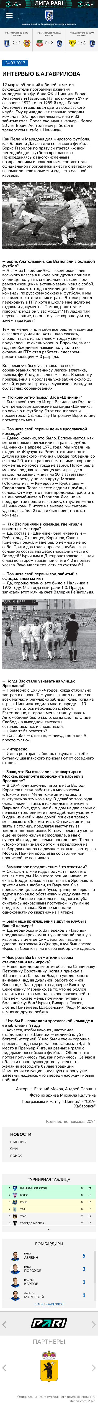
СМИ (14, 1148)
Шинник (18, 1142)
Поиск (16, 1156)
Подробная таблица (49, 1228)
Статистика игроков (49, 1304)
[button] (4, 1324)
